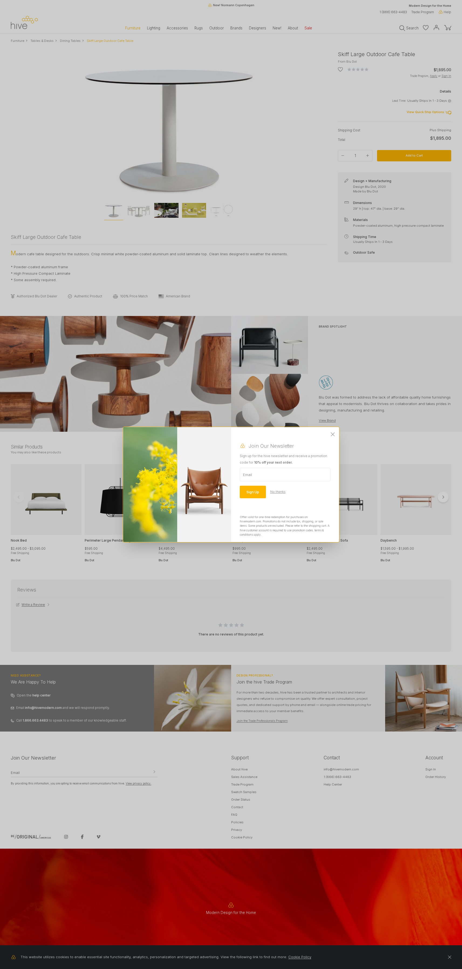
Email (247, 474)
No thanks (278, 492)
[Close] (333, 434)
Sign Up (253, 491)
